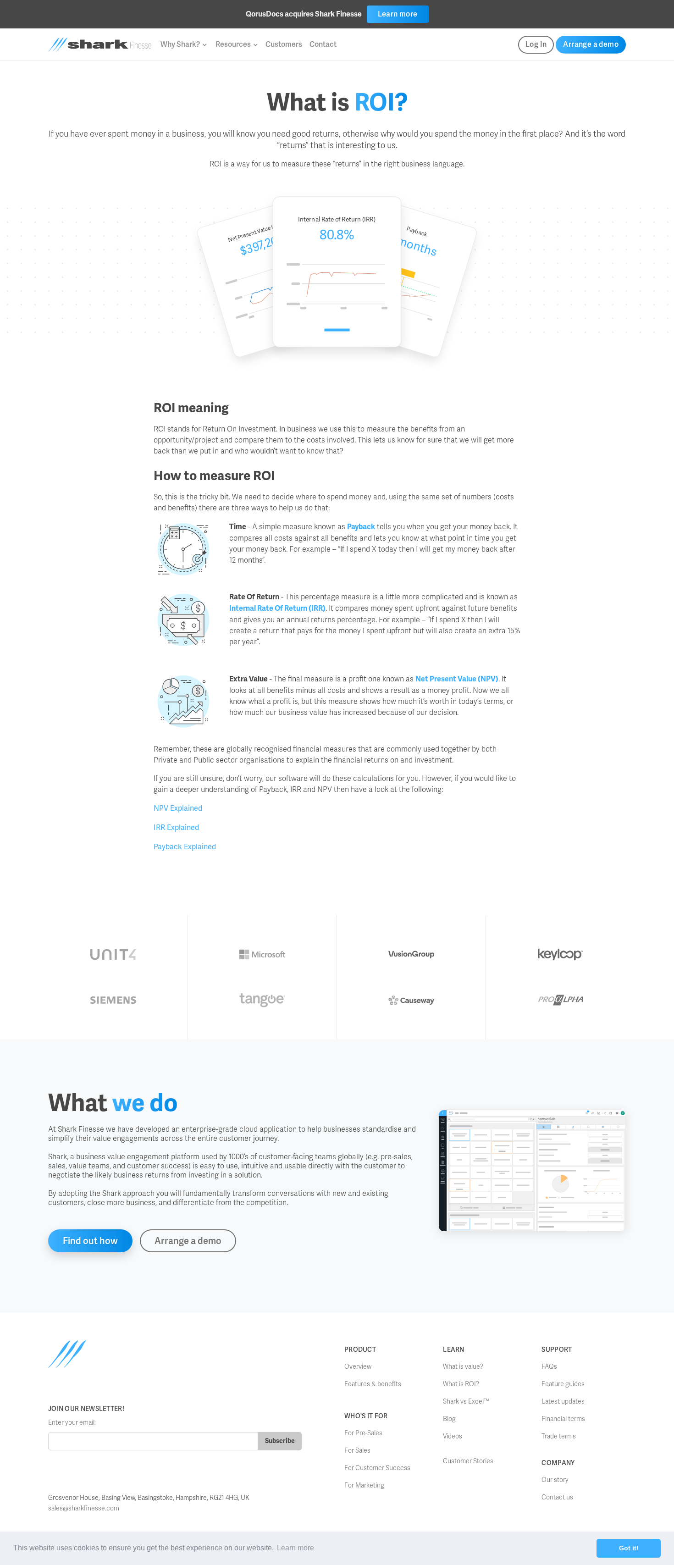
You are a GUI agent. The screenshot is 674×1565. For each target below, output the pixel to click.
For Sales (357, 1450)
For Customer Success (377, 1468)
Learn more (398, 14)
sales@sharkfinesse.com (83, 1508)
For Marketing (364, 1485)
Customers (283, 44)
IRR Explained (176, 827)
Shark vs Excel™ (466, 1401)
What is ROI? (461, 1384)
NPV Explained (178, 808)
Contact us (557, 1497)
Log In (536, 44)
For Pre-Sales (363, 1433)
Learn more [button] (295, 1548)
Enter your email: (72, 1423)
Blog (449, 1419)
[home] (99, 45)
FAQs (549, 1367)
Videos (452, 1436)
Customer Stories (468, 1461)
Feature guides (563, 1384)
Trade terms (558, 1436)
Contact (323, 44)
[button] (183, 44)
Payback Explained (185, 847)
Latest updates (563, 1401)
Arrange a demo (591, 44)
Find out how (90, 1241)
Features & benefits (372, 1384)
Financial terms (563, 1419)
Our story (555, 1480)
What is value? (463, 1367)
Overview (357, 1367)
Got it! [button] (629, 1548)
